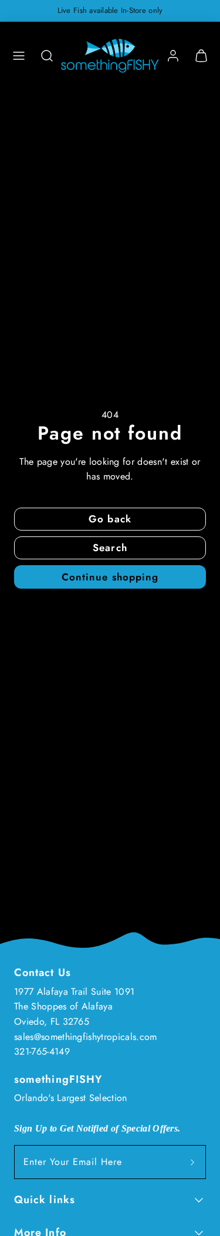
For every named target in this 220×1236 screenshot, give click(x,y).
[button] (19, 56)
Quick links (44, 1199)
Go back (110, 519)
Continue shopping (110, 577)
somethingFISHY (58, 1079)
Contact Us (42, 972)
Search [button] (110, 548)
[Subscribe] (192, 1162)
